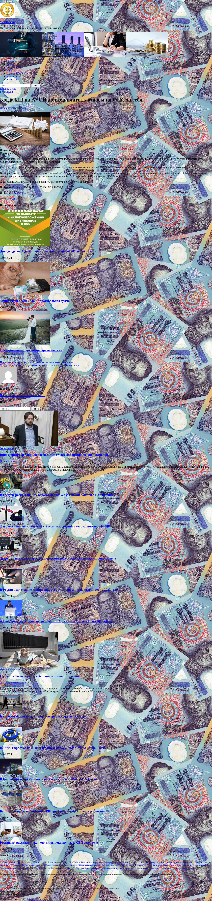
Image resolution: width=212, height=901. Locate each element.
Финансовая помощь (94, 868)
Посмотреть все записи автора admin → (22, 395)
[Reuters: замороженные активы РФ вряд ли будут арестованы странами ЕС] (11, 804)
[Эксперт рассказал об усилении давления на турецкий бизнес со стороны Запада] (11, 551)
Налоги (11, 70)
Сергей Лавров (50, 868)
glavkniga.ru (19, 193)
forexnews (26, 862)
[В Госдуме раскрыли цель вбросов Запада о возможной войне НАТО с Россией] (11, 488)
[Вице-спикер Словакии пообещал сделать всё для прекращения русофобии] (29, 445)
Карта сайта (13, 79)
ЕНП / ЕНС (194, 862)
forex (19, 862)
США (40, 868)
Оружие (188, 865)
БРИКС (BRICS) (68, 862)
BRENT (3, 862)
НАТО (117, 865)
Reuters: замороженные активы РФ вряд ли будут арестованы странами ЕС (54, 811)
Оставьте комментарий (13, 107)
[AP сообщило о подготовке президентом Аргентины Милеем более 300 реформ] (11, 614)
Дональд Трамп (181, 862)
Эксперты (176, 868)
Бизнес (10, 61)
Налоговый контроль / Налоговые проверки (163, 865)
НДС (123, 865)
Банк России (82, 862)
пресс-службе (188, 868)
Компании (56, 865)
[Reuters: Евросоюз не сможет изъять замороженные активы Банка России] (11, 741)
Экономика (13, 76)
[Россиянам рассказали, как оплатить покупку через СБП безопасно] (11, 836)
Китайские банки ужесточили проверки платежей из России (43, 716)
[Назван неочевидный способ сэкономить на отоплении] (29, 666)
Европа (206, 862)
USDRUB (45, 862)
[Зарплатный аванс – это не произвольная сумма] (25, 294)
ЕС (201, 862)
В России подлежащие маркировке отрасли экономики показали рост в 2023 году (59, 589)
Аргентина (55, 862)
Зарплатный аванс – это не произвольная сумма (35, 301)
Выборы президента (154, 862)
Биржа (10, 64)
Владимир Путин (120, 862)
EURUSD (12, 862)
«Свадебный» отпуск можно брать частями (31, 350)
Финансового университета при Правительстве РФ (128, 868)
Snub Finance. (7, 22)
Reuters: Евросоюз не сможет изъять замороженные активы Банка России (53, 748)
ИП (22, 865)
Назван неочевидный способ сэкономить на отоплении (39, 676)
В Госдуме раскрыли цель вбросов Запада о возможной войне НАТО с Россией (56, 495)
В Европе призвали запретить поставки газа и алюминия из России (49, 779)
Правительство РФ (201, 865)
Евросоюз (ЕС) (7, 865)
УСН (73, 868)
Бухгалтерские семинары (100, 862)
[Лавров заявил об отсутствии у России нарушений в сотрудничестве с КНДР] (11, 520)
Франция (156, 868)
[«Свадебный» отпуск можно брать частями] (25, 343)
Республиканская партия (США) (15, 868)
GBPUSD (36, 862)
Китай (48, 865)
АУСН (11, 198)
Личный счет (108, 865)
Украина (80, 868)
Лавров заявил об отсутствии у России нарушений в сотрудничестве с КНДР (55, 526)
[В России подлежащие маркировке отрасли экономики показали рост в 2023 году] (11, 583)
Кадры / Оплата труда (34, 865)
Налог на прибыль (134, 865)
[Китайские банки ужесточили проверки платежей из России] (11, 709)
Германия (168, 862)
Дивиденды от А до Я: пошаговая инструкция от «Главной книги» (48, 251)
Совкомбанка (64, 868)
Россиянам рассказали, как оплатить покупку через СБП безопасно (49, 842)
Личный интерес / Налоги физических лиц (81, 865)
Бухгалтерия (14, 67)
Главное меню (8, 88)
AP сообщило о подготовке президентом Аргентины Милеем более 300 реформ (56, 621)
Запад (17, 865)
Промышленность (17, 73)
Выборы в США (136, 862)
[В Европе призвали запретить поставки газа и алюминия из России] (11, 773)
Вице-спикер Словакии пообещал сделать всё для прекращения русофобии (54, 454)
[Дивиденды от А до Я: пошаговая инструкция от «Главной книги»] (25, 244)
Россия (33, 868)
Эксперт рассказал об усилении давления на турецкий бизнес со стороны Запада (58, 558)
